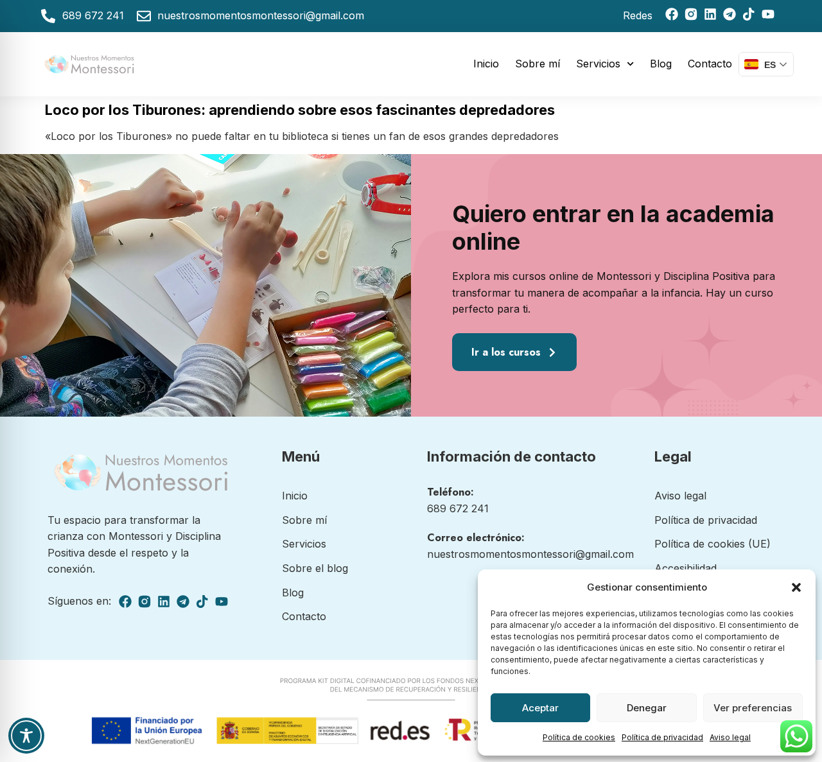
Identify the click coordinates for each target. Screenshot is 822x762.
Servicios (598, 63)
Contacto (710, 63)
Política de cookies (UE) (712, 543)
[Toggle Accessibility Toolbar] (26, 735)
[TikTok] (748, 14)
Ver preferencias (752, 708)
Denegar (647, 708)
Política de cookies (579, 737)
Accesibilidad (685, 568)
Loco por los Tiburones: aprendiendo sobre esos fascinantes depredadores (300, 109)
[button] (796, 587)
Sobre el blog (315, 568)
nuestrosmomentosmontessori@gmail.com (530, 554)
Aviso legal (730, 737)
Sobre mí (537, 63)
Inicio (486, 63)
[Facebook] (671, 14)
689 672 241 (458, 508)
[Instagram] (691, 14)
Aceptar (540, 708)
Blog (661, 63)
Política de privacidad (662, 737)
